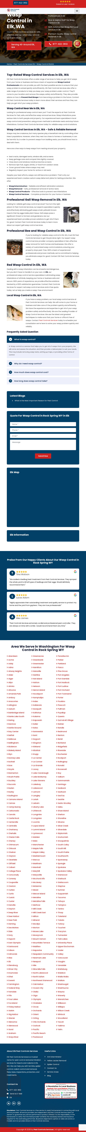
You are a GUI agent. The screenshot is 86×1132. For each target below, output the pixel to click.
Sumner (61, 890)
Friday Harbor (14, 1007)
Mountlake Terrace (41, 942)
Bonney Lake (14, 758)
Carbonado (13, 810)
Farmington (13, 984)
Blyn (10, 754)
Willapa (61, 1007)
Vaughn (61, 961)
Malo (35, 841)
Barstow (12, 724)
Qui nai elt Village (65, 720)
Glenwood (13, 1025)
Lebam (36, 803)
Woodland (62, 1018)
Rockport (62, 758)
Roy (59, 773)
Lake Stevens (39, 780)
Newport (37, 961)
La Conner (37, 761)
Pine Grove (63, 671)
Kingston (37, 743)
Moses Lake (38, 931)
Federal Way (14, 988)
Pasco (60, 667)
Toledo (61, 920)
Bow (10, 765)
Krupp (35, 754)
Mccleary (37, 882)
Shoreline (62, 818)
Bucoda (12, 784)
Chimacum (13, 844)
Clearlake (12, 859)
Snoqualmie (63, 841)
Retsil (60, 739)
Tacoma (62, 897)
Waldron (62, 973)
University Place (65, 942)
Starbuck (62, 878)
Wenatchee (63, 999)
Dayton (11, 909)
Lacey (35, 769)
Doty (10, 935)
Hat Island (37, 678)
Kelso (35, 727)
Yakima (61, 1025)
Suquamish (63, 893)
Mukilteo (37, 946)
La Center (37, 758)
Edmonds (12, 954)
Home (9, 64)
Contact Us (52, 1068)
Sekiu (60, 807)
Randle (61, 727)
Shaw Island (63, 810)
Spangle (61, 863)
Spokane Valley (65, 871)
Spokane (62, 867)
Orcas (35, 1007)
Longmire (37, 814)
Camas (11, 803)
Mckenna (37, 886)
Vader (60, 950)
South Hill (62, 848)
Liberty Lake (38, 807)
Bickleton (12, 746)
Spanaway (63, 859)
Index (35, 701)
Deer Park (12, 920)
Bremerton (13, 773)
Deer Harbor (13, 916)
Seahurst (62, 792)
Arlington (12, 705)
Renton (61, 735)
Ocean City (38, 988)
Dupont (11, 939)
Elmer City (12, 969)
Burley (11, 792)
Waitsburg (62, 969)
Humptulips (38, 697)
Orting (36, 1018)
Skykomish (62, 833)
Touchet (61, 927)
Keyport (36, 739)
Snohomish (63, 837)
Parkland (62, 663)
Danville (12, 905)
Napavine (37, 950)
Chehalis (12, 833)
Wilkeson (62, 1003)
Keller (35, 724)
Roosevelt (62, 769)
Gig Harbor (13, 1014)
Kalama (36, 716)
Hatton (36, 682)
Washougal (63, 984)
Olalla (35, 991)
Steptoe (61, 886)
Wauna (61, 991)
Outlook (36, 1025)
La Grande (37, 765)
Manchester (38, 844)
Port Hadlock (63, 682)
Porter (60, 697)
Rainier (61, 724)
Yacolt (61, 1022)
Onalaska (37, 1003)
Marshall (37, 867)
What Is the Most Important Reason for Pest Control (36, 400)
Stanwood (62, 875)
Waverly (61, 995)
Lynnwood (37, 833)
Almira (11, 686)
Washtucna (63, 988)
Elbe (10, 958)
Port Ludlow (63, 686)
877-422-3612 (20, 2)
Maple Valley (39, 852)
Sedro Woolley (64, 803)
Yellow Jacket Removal (56, 1060)
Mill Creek (37, 909)
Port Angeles (63, 675)
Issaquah (37, 709)
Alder (10, 675)
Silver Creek (63, 826)
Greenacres (38, 656)
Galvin (11, 1010)
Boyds (11, 769)
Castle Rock (13, 818)
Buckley (11, 780)
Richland (62, 743)
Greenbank (38, 660)
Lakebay (37, 784)
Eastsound (13, 946)
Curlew (11, 890)
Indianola (37, 705)
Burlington (13, 795)
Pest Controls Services (48, 320)
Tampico (62, 905)
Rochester (62, 754)
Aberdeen (12, 656)
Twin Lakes (62, 939)
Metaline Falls (39, 901)
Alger (10, 678)
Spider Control (53, 1064)
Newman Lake (39, 958)
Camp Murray (14, 807)
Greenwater (38, 663)
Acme (11, 660)
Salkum (61, 777)
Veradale (62, 965)
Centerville (13, 822)
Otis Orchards (39, 1022)
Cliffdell (11, 863)
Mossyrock (38, 935)
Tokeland (62, 916)
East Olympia (14, 942)
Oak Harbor (38, 984)
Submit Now (43, 456)
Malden (36, 837)
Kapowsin (37, 720)
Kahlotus (37, 712)
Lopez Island (38, 826)
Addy (10, 663)
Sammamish (64, 780)
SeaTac (61, 795)
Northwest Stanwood (42, 980)
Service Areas (53, 1072)
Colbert (11, 867)
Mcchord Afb (39, 878)
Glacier (11, 1018)
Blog (49, 1075)
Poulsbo (61, 701)
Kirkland (36, 746)
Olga (35, 995)
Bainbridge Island (16, 712)
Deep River (13, 912)
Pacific (36, 1029)
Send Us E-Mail (16, 1094)
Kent (35, 735)
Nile (34, 965)
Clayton (12, 856)
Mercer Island (39, 893)
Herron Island (39, 690)
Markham (37, 863)
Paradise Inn (63, 656)
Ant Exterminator (54, 1057)
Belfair (11, 735)
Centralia (12, 826)
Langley (36, 795)
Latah (35, 799)
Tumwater (62, 935)
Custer (11, 901)
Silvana (61, 822)
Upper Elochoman (66, 946)
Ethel (10, 976)
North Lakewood (40, 973)
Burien (11, 788)
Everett (11, 980)
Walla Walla (63, 976)
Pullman (61, 709)
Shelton (61, 814)
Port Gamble (63, 678)
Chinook (12, 848)
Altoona (12, 690)
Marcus (36, 859)
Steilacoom (63, 882)
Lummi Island (39, 829)
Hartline (36, 675)
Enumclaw (13, 973)
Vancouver (63, 958)
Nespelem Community (43, 954)
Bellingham (13, 743)
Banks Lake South (16, 716)
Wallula (61, 980)
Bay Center (13, 731)
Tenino (61, 909)
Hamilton (37, 667)
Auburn (11, 709)
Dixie (10, 931)
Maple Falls (38, 848)
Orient (36, 1014)
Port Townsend (64, 694)
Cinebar (12, 852)
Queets (61, 716)
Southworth (63, 856)
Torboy (61, 924)
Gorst (10, 1029)
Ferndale (12, 991)
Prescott (61, 705)
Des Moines (13, 927)
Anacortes (13, 701)
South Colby (63, 844)
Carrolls (11, 814)
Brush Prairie (13, 777)
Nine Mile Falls (39, 969)
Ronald (61, 765)
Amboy (11, 697)
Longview (37, 818)
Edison (11, 950)
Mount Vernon (39, 939)
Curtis (11, 893)
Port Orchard (63, 690)
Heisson (36, 686)
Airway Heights (15, 671)
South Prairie (63, 852)
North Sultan (38, 976)
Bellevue (12, 739)
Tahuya (61, 901)
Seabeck (62, 788)
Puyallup (62, 712)
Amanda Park (14, 694)
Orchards (37, 1010)
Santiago (62, 784)
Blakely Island (14, 750)
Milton (35, 916)
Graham (12, 1033)
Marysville (37, 875)
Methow (36, 905)
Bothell (11, 761)
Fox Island (12, 1003)
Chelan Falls (13, 837)
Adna (10, 667)
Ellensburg (13, 965)
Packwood (38, 1037)
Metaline (37, 897)
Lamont (36, 792)
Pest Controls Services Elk (24, 64)
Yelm (60, 1029)
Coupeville (13, 882)
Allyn (10, 682)
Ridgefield (62, 746)
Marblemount (39, 856)
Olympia (37, 999)
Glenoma (12, 1022)
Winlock (61, 1014)
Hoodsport (38, 694)
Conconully (13, 875)
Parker (60, 660)
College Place (14, 871)
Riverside (62, 750)
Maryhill (36, 871)
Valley (60, 954)
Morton (36, 927)
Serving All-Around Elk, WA (23, 46)
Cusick (11, 897)
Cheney (11, 841)
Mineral (36, 920)
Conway (12, 878)
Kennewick (38, 731)
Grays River (13, 1037)
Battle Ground (14, 727)
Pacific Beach (39, 1033)
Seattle (61, 799)
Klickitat (36, 750)
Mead (35, 890)
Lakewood (37, 788)
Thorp (60, 912)
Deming (12, 924)
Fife (10, 995)
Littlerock (37, 810)
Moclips (36, 924)
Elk (9, 961)
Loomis (36, 822)
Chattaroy (13, 829)
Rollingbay (62, 761)
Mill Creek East (39, 912)
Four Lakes (13, 999)
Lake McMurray (39, 777)
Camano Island (15, 799)
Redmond (62, 731)
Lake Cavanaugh (41, 773)
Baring (11, 720)
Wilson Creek (63, 1010)
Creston (12, 886)
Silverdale (62, 829)
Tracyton (62, 931)
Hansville (37, 671)
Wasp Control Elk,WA (45, 64)
